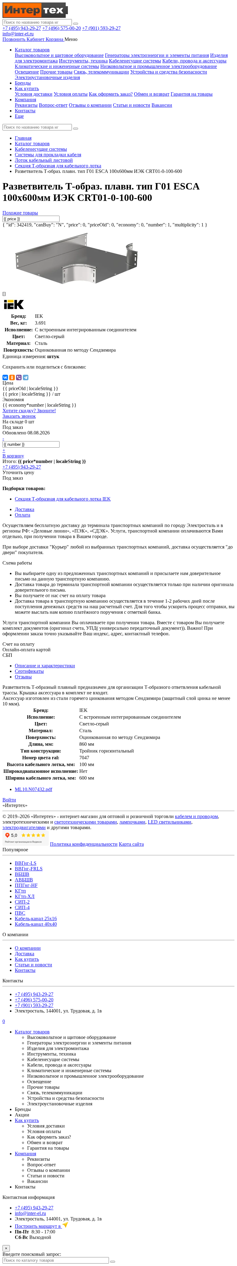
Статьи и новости (131, 105)
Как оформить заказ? (111, 94)
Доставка (24, 953)
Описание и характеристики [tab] (45, 665)
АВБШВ (24, 879)
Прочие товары (56, 71)
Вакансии (162, 105)
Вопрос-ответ (53, 105)
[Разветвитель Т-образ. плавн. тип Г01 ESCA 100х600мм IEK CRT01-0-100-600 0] (76, 283)
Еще (19, 116)
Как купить (27, 88)
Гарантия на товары (192, 94)
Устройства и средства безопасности (168, 71)
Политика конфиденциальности (84, 844)
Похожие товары (20, 212)
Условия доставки (33, 94)
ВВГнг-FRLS (29, 868)
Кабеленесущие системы (135, 60)
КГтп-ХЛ (25, 896)
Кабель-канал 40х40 (36, 924)
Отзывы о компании (90, 105)
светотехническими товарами (85, 822)
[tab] (29, 671)
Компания (25, 99)
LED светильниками (169, 822)
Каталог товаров (32, 49)
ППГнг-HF (26, 885)
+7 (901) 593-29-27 (101, 28)
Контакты (25, 110)
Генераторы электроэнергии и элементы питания (157, 55)
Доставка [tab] (24, 509)
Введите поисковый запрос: (31, 1254)
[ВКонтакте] (5, 377)
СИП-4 (22, 907)
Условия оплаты (71, 94)
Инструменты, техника (83, 60)
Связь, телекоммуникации (101, 71)
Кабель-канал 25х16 (36, 918)
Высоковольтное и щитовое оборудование (59, 55)
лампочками (132, 822)
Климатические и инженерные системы (57, 66)
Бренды (23, 83)
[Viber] (19, 377)
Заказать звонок (19, 416)
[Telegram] (25, 377)
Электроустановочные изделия (47, 77)
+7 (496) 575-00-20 (61, 28)
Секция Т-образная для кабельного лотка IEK (63, 498)
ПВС (20, 913)
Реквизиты (26, 105)
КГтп (20, 890)
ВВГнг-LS (25, 863)
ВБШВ (22, 874)
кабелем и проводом (196, 816)
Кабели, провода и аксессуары (194, 60)
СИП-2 (22, 902)
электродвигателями (24, 827)
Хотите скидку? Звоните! (29, 410)
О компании (28, 948)
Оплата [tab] (22, 514)
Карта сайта (131, 844)
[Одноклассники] (12, 377)
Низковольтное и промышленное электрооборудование (158, 66)
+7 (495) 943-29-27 (21, 28)
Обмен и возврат (151, 94)
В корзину (13, 455)
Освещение (27, 71)
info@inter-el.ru (18, 33)
